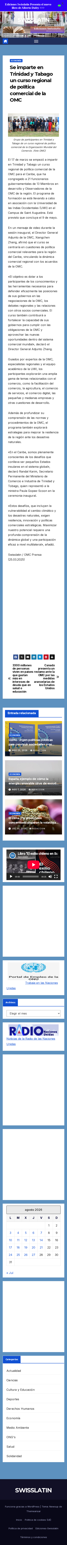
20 (33, 1247)
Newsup (53, 1506)
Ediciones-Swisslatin (47, 1528)
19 (25, 1247)
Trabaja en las (35, 983)
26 (26, 1255)
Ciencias (12, 1380)
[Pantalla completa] (56, 876)
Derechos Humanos (20, 1408)
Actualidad (13, 1371)
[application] (33, 865)
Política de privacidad (21, 1528)
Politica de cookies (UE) (38, 1519)
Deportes (12, 1399)
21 (41, 1247)
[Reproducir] (11, 876)
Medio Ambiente (17, 1427)
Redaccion (39, 750)
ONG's (11, 1437)
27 (33, 1255)
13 (33, 1240)
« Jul (9, 1273)
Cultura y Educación (20, 1389)
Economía (16, 61)
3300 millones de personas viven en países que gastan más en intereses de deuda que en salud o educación (23, 678)
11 (18, 1240)
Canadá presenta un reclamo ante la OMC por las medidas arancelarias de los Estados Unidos (44, 677)
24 (10, 1255)
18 (18, 1247)
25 (18, 1255)
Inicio (19, 1519)
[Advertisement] (33, 610)
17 (10, 1247)
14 (41, 1240)
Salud (10, 1446)
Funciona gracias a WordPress (22, 1506)
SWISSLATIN (33, 20)
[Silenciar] (50, 876)
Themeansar (33, 1511)
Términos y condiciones (33, 1537)
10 (10, 1240)
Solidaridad (14, 1456)
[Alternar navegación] (36, 41)
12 (25, 1240)
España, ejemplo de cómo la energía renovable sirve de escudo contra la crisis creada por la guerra (33, 783)
